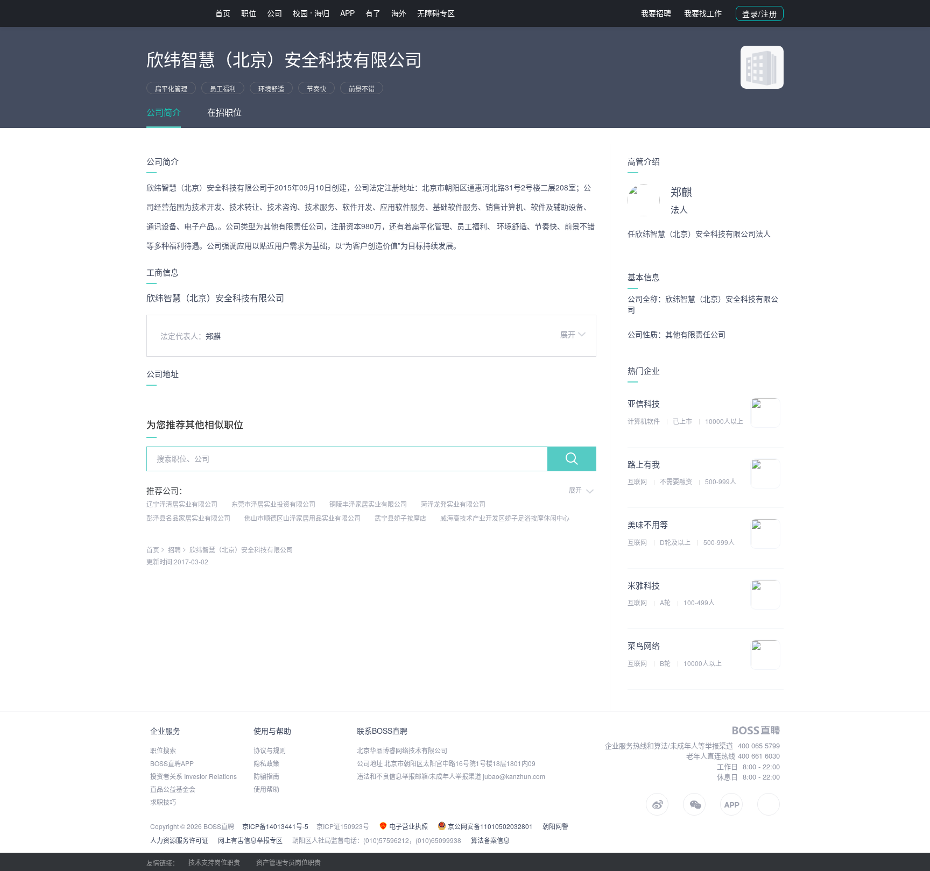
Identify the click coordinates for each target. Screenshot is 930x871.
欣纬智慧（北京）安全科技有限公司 (241, 549)
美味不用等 (648, 524)
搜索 (571, 459)
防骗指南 (266, 776)
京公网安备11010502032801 (489, 826)
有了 (373, 13)
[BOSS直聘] (174, 13)
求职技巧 (163, 801)
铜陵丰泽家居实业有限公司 (368, 503)
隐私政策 (266, 763)
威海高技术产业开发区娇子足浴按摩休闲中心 (504, 517)
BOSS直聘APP (172, 763)
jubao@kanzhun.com (514, 776)
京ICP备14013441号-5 (275, 826)
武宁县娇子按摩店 (400, 517)
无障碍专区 (436, 13)
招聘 (174, 549)
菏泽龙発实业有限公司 (453, 503)
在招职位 (224, 112)
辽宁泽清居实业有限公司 (181, 503)
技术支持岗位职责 (214, 862)
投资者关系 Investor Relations (193, 776)
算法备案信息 (490, 840)
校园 (300, 13)
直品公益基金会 (172, 789)
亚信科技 (644, 403)
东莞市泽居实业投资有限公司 (273, 503)
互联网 (638, 481)
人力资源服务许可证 (179, 840)
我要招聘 (656, 13)
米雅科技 (644, 585)
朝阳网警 (555, 826)
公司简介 (163, 112)
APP (347, 13)
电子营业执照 (408, 826)
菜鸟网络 (644, 645)
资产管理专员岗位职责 (288, 862)
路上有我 (644, 464)
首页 (222, 13)
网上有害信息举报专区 (250, 840)
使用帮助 (266, 789)
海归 (321, 13)
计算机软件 (644, 421)
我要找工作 (703, 13)
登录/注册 (759, 13)
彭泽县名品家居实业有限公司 (188, 517)
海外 (398, 13)
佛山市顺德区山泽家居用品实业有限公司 (302, 517)
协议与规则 (269, 750)
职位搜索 (163, 750)
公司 (274, 13)
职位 (248, 13)
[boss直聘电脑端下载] (768, 804)
